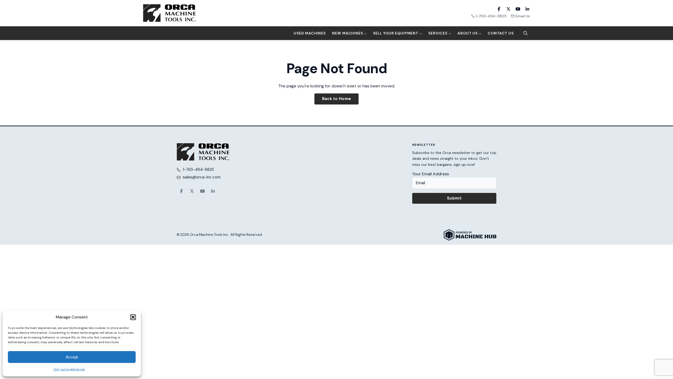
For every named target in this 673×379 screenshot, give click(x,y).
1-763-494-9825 (491, 16)
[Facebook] (499, 9)
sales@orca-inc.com (202, 177)
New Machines (348, 33)
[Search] (525, 33)
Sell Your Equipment (396, 33)
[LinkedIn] (527, 9)
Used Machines (310, 33)
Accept (72, 357)
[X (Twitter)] (508, 9)
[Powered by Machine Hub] (470, 235)
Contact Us (500, 33)
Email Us (523, 16)
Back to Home (336, 98)
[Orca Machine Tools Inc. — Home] (169, 13)
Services (438, 33)
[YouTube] (518, 9)
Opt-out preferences (69, 369)
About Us (468, 33)
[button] (133, 317)
